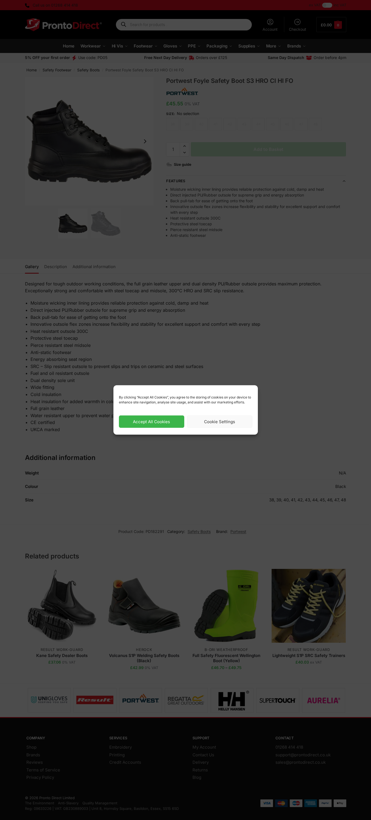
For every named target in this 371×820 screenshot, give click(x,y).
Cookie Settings (219, 421)
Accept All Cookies (151, 421)
